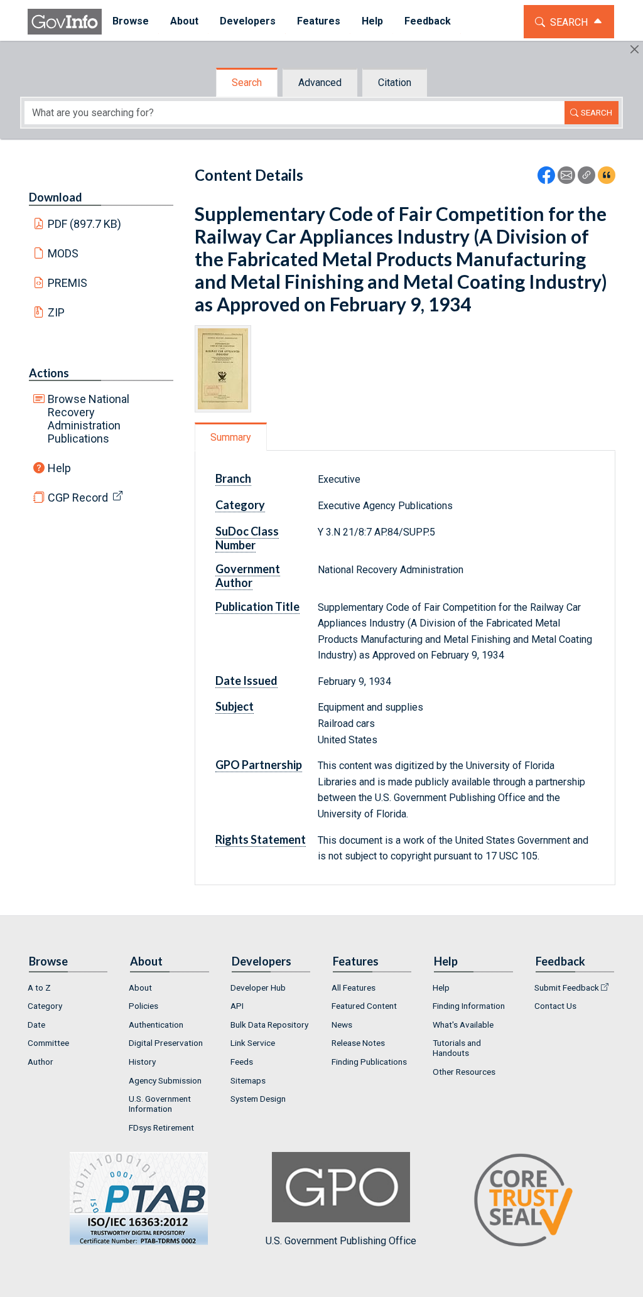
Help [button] (372, 21)
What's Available (463, 1025)
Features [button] (318, 21)
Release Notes (358, 1043)
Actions (49, 373)
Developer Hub (258, 987)
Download (55, 197)
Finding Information (469, 1006)
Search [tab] (247, 83)
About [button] (184, 21)
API (237, 1006)
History (142, 1062)
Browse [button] (130, 21)
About (140, 987)
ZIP (56, 312)
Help (59, 468)
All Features (354, 987)
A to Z (39, 987)
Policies (143, 1006)
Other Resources (464, 1072)
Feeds (241, 1062)
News (342, 1025)
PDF (85, 223)
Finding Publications (369, 1062)
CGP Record (78, 497)
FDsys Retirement (161, 1127)
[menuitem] (130, 21)
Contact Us (555, 1006)
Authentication (156, 1025)
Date (36, 1025)
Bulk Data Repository (269, 1025)
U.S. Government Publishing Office (341, 1241)
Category (45, 1006)
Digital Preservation (166, 1043)
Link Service (252, 1043)
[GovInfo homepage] (65, 22)
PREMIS (67, 282)
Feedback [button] (427, 21)
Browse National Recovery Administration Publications (88, 418)
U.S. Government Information (160, 1104)
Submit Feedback (566, 987)
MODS (63, 253)
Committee (48, 1043)
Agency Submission (165, 1080)
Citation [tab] (394, 83)
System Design (258, 1099)
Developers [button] (248, 21)
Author (40, 1062)
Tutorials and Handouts (457, 1048)
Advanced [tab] (320, 83)
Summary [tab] (230, 437)
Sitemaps (248, 1080)
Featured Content (364, 1006)
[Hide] (634, 49)
